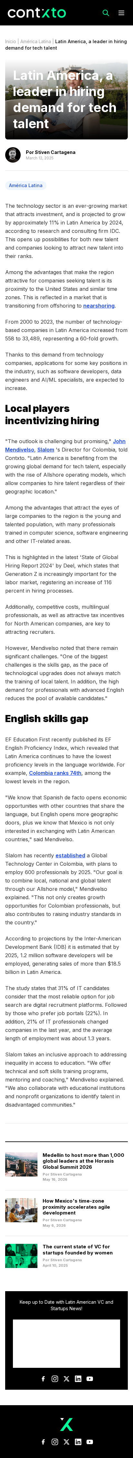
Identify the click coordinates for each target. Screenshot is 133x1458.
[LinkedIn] (78, 1379)
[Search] (106, 13)
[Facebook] (43, 1379)
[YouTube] (90, 1379)
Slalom (45, 449)
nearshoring (99, 305)
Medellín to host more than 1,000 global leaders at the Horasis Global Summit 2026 (83, 1161)
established (70, 855)
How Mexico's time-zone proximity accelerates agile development (76, 1207)
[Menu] (121, 13)
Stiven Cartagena (55, 152)
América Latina (35, 41)
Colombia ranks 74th (55, 773)
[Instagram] (55, 1379)
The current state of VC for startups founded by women (78, 1250)
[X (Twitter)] (66, 1379)
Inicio (10, 41)
